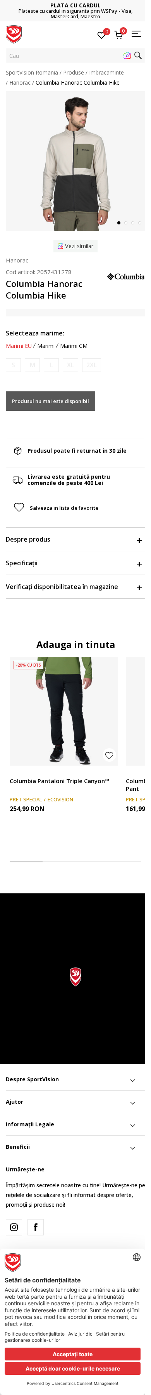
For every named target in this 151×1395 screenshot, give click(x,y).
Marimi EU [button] (19, 346)
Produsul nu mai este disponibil (50, 401)
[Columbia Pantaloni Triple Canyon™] (64, 711)
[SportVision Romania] (14, 34)
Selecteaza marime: (35, 333)
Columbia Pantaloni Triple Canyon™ (60, 781)
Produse (73, 72)
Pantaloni (21, 772)
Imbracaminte (106, 72)
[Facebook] (35, 1227)
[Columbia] (125, 275)
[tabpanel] (75, 161)
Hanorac (20, 82)
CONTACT (78, 8)
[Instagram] (14, 1227)
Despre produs (28, 539)
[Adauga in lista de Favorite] (109, 755)
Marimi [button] (46, 346)
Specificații (22, 563)
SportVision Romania (32, 72)
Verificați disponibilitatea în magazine (62, 586)
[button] (75, 55)
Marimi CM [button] (74, 346)
